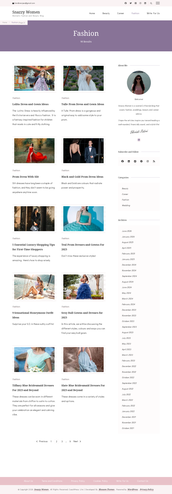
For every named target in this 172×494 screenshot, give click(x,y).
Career (120, 13)
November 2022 (129, 372)
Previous (43, 441)
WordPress (133, 489)
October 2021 (128, 428)
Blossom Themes (106, 489)
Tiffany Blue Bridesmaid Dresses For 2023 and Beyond (33, 388)
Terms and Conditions (52, 480)
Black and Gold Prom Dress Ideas (82, 176)
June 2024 (127, 287)
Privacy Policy (78, 480)
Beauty (106, 13)
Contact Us (142, 480)
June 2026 (127, 231)
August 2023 (127, 332)
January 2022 (128, 411)
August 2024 (127, 281)
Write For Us (153, 13)
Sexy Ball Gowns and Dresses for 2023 (82, 315)
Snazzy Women (26, 12)
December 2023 (129, 309)
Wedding (126, 205)
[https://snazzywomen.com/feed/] (154, 161)
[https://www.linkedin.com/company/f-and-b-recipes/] (128, 161)
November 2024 (129, 270)
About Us (28, 480)
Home (92, 13)
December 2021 (129, 417)
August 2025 (127, 242)
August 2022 (127, 388)
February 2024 (128, 304)
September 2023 (129, 326)
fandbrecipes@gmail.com (25, 3)
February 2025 (128, 253)
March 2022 (127, 400)
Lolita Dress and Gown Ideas (30, 104)
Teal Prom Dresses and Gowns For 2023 (82, 247)
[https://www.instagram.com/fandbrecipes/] (147, 161)
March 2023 (127, 355)
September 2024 (129, 276)
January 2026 (128, 236)
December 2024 (129, 264)
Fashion (135, 13)
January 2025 (128, 259)
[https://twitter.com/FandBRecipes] (135, 161)
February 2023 (128, 360)
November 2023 (129, 315)
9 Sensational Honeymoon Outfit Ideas (32, 315)
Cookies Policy (100, 480)
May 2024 (126, 293)
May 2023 (126, 343)
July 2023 (126, 338)
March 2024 (127, 298)
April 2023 (126, 349)
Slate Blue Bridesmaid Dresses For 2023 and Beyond (83, 388)
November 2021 (129, 422)
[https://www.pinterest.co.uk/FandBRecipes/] (141, 161)
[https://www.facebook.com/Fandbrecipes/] (122, 161)
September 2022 (129, 383)
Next (75, 441)
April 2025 (126, 247)
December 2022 (129, 366)
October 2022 (128, 377)
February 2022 (128, 405)
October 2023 (128, 321)
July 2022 (126, 394)
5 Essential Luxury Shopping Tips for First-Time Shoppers (33, 247)
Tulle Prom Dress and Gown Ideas (82, 104)
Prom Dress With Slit (25, 176)
